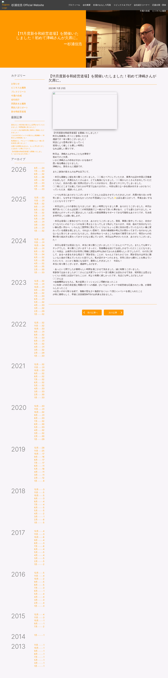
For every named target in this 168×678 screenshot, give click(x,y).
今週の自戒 (16, 95)
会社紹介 (15, 99)
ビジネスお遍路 (18, 87)
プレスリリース (18, 91)
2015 (18, 616)
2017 (18, 532)
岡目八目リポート (19, 107)
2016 (18, 574)
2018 (18, 491)
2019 (18, 449)
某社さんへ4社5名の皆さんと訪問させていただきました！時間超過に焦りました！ (28, 126)
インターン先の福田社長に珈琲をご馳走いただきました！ (27, 131)
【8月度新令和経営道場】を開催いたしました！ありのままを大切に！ (26, 152)
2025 (18, 199)
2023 (19, 282)
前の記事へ (92, 312)
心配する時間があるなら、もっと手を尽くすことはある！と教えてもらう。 (27, 147)
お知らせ (15, 83)
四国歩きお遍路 (18, 103)
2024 (18, 241)
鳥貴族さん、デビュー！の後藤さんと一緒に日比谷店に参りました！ (27, 142)
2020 (18, 407)
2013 (18, 646)
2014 (18, 636)
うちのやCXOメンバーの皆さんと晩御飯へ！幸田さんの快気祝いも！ (27, 136)
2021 (18, 366)
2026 (18, 169)
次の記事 (113, 312)
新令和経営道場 (18, 111)
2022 (18, 324)
